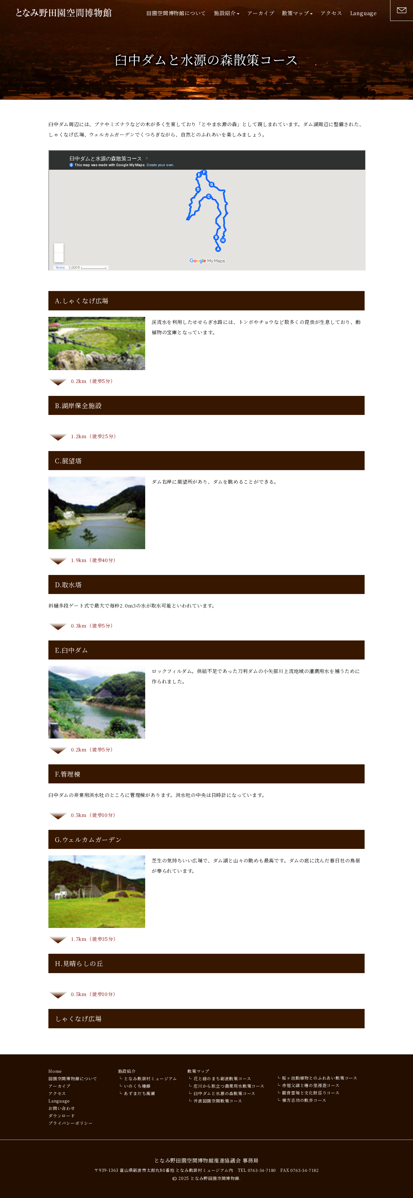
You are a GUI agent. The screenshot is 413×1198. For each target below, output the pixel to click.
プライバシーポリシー (70, 1123)
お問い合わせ (61, 1108)
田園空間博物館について (176, 13)
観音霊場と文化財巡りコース (310, 1093)
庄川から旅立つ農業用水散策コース (229, 1086)
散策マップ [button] (295, 13)
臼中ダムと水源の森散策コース (225, 1093)
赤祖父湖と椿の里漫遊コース (310, 1085)
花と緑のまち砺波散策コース (222, 1078)
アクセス (331, 13)
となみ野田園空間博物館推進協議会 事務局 (206, 1160)
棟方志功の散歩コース (304, 1100)
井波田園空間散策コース (218, 1101)
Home (55, 1071)
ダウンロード (61, 1115)
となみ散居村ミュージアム (150, 1078)
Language (363, 13)
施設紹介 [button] (225, 13)
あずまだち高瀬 (139, 1093)
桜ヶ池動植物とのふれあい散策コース (320, 1078)
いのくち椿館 (137, 1086)
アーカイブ (260, 13)
